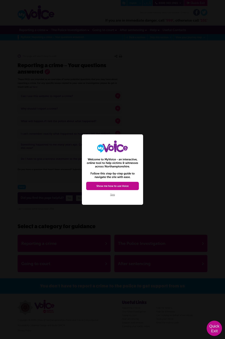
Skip (112, 194)
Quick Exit (214, 328)
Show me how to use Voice (112, 185)
